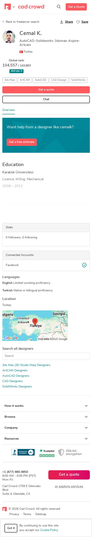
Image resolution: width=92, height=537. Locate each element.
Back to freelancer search (22, 22)
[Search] (59, 7)
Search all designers (17, 349)
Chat (46, 99)
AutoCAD (40, 80)
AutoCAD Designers (15, 376)
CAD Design (59, 80)
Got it (11, 528)
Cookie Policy (49, 530)
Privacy (14, 514)
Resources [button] (11, 438)
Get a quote (46, 89)
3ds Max (9, 80)
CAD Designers (12, 381)
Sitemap (40, 514)
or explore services (69, 486)
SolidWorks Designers (17, 386)
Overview (8, 110)
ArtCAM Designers (15, 370)
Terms (27, 514)
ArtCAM (25, 80)
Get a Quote (76, 7)
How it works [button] (14, 406)
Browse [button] (9, 417)
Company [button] (11, 428)
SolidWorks (78, 80)
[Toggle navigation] (9, 7)
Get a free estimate (21, 142)
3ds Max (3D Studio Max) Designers (26, 365)
